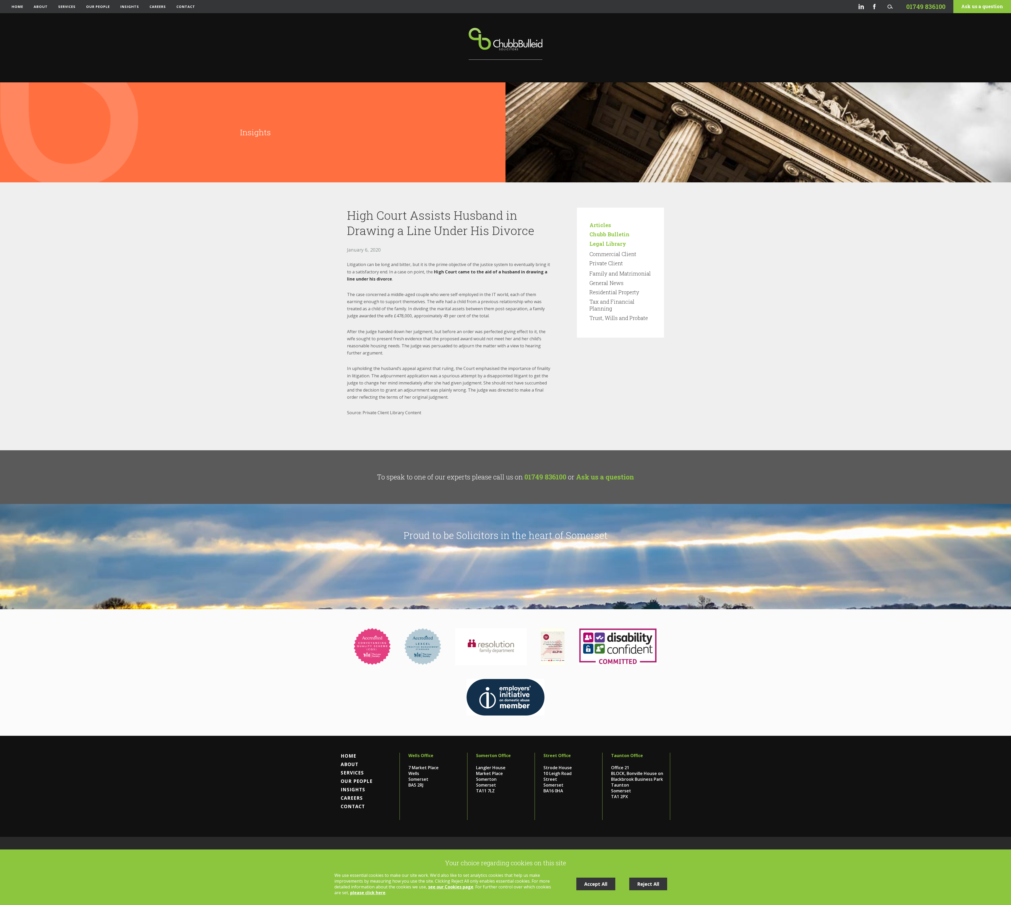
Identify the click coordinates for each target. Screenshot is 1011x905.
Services (67, 6)
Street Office (557, 755)
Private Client (606, 263)
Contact (185, 6)
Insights (129, 6)
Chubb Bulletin (609, 234)
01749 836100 (545, 476)
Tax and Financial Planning (612, 305)
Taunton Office (627, 755)
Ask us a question (982, 6)
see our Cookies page (450, 887)
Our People (98, 6)
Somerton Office (493, 755)
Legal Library (607, 243)
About (41, 6)
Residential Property (614, 292)
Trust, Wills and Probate (618, 317)
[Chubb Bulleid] (505, 44)
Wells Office (420, 755)
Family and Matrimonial (620, 273)
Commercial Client (612, 254)
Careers (158, 6)
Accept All (595, 884)
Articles (600, 225)
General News (606, 282)
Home (17, 6)
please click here (367, 893)
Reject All (648, 884)
